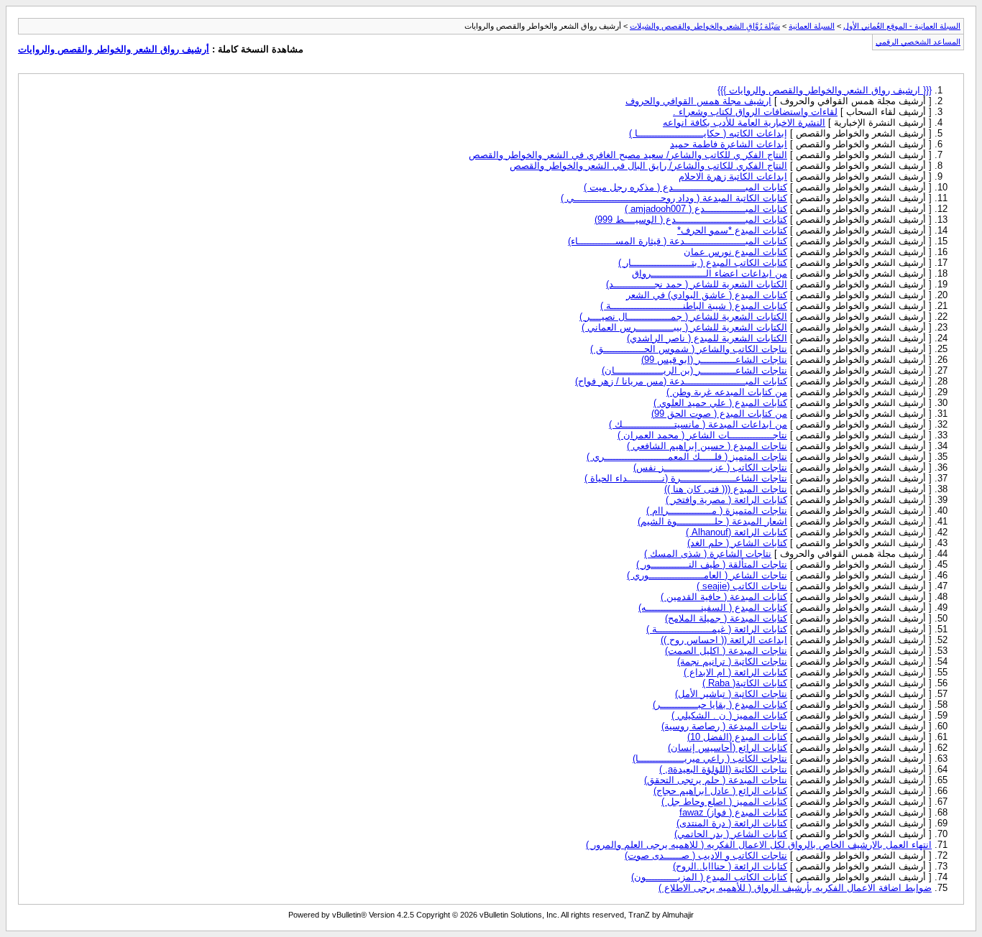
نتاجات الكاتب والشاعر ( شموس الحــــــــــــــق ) (688, 348)
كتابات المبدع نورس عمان (735, 251)
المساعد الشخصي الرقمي (918, 41)
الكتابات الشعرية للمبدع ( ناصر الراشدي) (707, 338)
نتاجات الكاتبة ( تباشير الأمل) (731, 693)
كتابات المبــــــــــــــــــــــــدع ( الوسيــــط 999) (691, 219)
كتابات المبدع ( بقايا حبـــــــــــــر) (720, 704)
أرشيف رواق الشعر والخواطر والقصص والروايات (113, 49)
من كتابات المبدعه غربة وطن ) (726, 392)
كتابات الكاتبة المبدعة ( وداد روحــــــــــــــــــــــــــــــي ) (674, 198)
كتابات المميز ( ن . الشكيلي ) (729, 715)
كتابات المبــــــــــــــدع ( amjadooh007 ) (706, 208)
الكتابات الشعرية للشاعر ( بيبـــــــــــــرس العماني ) (684, 327)
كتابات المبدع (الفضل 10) (737, 736)
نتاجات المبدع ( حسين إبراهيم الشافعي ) (707, 445)
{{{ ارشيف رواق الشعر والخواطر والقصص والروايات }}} (824, 90)
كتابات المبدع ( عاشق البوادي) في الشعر (706, 295)
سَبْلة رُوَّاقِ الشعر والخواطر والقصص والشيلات (705, 26)
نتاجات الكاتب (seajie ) (742, 586)
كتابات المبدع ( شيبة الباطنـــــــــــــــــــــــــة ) (693, 305)
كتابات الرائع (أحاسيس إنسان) (727, 747)
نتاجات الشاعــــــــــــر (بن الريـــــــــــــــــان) (694, 370)
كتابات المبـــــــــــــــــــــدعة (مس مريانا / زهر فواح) (681, 381)
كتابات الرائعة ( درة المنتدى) (731, 823)
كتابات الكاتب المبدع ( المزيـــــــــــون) (709, 877)
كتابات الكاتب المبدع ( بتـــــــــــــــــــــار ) (702, 262)
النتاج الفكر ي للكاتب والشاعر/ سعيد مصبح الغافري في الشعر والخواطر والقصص (628, 154)
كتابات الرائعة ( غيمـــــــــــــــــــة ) (716, 629)
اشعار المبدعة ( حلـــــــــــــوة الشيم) (712, 521)
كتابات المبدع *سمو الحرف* (732, 230)
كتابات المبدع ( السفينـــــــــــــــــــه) (712, 607)
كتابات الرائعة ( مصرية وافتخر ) (726, 499)
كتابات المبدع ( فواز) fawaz (733, 812)
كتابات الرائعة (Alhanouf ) (736, 532)
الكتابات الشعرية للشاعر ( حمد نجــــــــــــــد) (696, 284)
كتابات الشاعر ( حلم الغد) (737, 542)
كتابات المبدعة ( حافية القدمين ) (724, 596)
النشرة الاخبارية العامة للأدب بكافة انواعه (744, 122)
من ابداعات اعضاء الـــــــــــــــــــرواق (709, 273)
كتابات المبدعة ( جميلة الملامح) (726, 618)
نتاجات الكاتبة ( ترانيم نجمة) (732, 661)
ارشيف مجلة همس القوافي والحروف (698, 101)
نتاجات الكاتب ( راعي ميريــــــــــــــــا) (710, 758)
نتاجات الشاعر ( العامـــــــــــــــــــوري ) (707, 575)
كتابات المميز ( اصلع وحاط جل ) (724, 801)
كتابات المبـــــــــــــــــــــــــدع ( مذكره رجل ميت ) (685, 187)
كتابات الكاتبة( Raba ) (744, 683)
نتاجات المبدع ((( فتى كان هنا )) (725, 489)
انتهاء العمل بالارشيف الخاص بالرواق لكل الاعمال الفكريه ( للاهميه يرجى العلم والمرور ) (759, 844)
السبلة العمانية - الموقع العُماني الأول (901, 26)
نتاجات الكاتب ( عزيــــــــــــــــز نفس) (710, 467)
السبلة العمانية (812, 26)
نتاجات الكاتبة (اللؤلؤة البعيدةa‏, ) (723, 769)
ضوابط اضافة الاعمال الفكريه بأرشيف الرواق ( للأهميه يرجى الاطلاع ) (795, 887)
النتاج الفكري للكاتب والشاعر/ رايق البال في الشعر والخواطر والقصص (648, 165)
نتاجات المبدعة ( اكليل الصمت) (726, 650)
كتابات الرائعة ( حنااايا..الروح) (730, 866)
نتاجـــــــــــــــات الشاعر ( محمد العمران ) (702, 435)
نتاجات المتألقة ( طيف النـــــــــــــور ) (711, 564)
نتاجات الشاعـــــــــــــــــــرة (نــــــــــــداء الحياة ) (685, 478)
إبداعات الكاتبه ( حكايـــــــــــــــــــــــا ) (708, 133)
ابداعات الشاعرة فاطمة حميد (728, 144)
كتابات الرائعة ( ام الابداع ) (735, 672)
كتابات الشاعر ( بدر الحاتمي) (730, 833)
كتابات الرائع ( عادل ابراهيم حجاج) (720, 790)
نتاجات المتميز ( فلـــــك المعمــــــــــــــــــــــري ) (687, 456)
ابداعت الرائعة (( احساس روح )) (724, 639)
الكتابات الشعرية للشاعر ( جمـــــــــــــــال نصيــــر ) (683, 316)
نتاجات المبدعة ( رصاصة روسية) (724, 726)
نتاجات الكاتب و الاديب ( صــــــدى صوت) (706, 855)
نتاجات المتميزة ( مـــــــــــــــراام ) (716, 510)
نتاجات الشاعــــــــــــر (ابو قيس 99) (714, 359)
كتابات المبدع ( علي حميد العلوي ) (720, 402)
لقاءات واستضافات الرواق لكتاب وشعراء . (755, 111)
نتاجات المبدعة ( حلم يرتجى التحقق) (715, 780)
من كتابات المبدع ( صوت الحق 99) (719, 413)
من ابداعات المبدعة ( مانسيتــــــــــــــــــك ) (698, 424)
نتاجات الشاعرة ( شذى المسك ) (707, 553)
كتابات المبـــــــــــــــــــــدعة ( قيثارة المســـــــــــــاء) (677, 241)
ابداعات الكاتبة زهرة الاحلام (733, 176)
